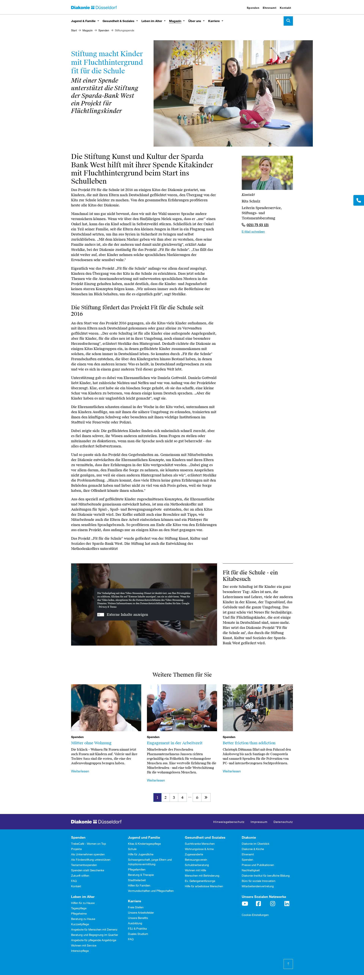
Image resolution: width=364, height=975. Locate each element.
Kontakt (285, 7)
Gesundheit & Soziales (118, 21)
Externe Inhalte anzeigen (127, 614)
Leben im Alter (151, 21)
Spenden (253, 7)
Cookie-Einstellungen (255, 915)
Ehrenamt (269, 7)
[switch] (100, 614)
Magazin (175, 21)
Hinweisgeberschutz (229, 821)
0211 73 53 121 (258, 225)
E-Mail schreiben (253, 231)
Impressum (259, 821)
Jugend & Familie (83, 21)
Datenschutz (283, 821)
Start (74, 30)
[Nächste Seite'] (206, 797)
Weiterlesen (80, 771)
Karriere (214, 21)
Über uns (194, 21)
